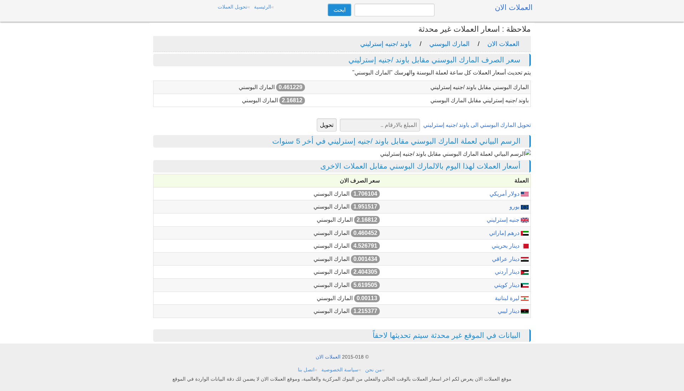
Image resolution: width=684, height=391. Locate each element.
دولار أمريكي (505, 194)
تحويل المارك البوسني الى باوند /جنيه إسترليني (477, 125)
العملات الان (503, 43)
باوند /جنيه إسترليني (385, 43)
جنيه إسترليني (504, 220)
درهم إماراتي (505, 233)
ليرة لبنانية (508, 298)
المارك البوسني (449, 43)
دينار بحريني (506, 246)
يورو (515, 207)
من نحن (373, 369)
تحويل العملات (232, 7)
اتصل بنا (306, 369)
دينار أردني (508, 272)
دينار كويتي (507, 285)
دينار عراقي (506, 259)
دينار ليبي (509, 311)
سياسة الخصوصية (339, 369)
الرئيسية (262, 7)
